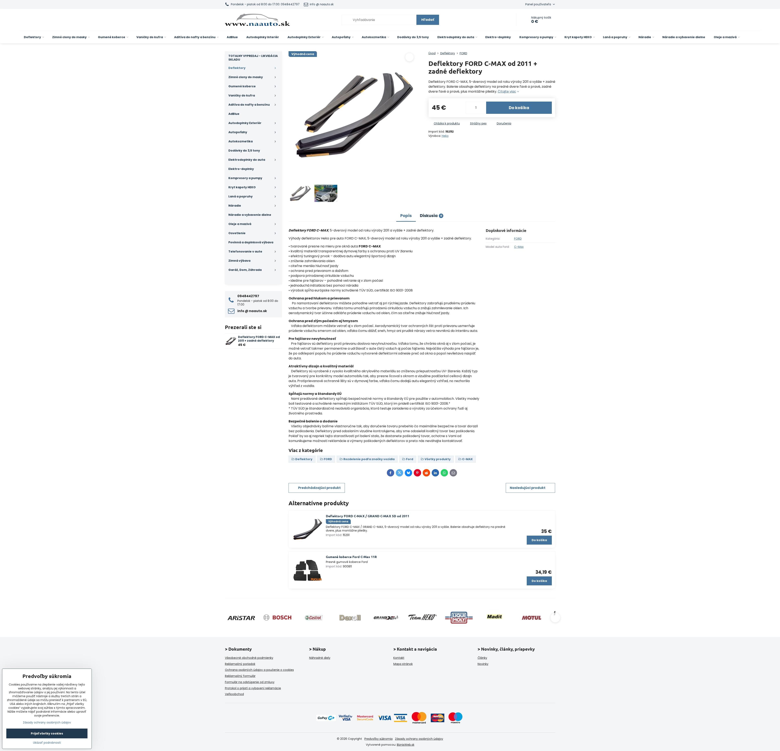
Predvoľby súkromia (378, 739)
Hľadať (427, 19)
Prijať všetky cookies (47, 733)
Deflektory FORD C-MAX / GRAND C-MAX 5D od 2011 (367, 516)
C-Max (519, 247)
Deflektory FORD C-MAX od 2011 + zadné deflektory (259, 339)
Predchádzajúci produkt (319, 487)
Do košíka (519, 108)
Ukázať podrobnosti (47, 743)
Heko (445, 136)
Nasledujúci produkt (527, 487)
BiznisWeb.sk (405, 745)
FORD (518, 239)
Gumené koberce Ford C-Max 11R (351, 557)
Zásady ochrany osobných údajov (419, 739)
